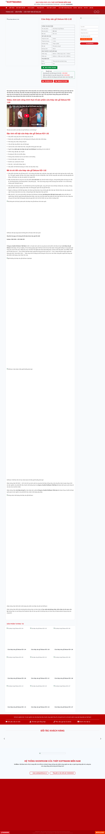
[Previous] (4, 738)
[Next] (100, 738)
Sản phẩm (18, 12)
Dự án (75, 7)
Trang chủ (9, 12)
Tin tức (86, 7)
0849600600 (69, 4)
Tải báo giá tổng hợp (38, 721)
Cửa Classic (31, 7)
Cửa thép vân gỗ (20, 7)
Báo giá (80, 7)
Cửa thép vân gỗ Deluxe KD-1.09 (17, 678)
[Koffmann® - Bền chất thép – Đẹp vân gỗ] (19, 3)
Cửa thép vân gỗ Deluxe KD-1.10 (17, 707)
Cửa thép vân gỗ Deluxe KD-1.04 (17, 649)
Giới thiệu (11, 7)
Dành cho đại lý (84, 721)
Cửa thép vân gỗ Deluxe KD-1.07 (64, 707)
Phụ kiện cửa (40, 7)
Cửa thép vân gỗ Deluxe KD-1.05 (40, 649)
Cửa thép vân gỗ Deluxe (65, 7)
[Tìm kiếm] (98, 7)
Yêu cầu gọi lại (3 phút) (63, 721)
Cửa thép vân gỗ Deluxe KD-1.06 (64, 649)
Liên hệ (91, 7)
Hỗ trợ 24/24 (100, 832)
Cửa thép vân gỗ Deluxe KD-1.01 (40, 678)
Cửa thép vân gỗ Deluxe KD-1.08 (64, 678)
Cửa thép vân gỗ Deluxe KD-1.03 (40, 707)
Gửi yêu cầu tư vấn (13, 721)
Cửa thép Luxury (51, 7)
